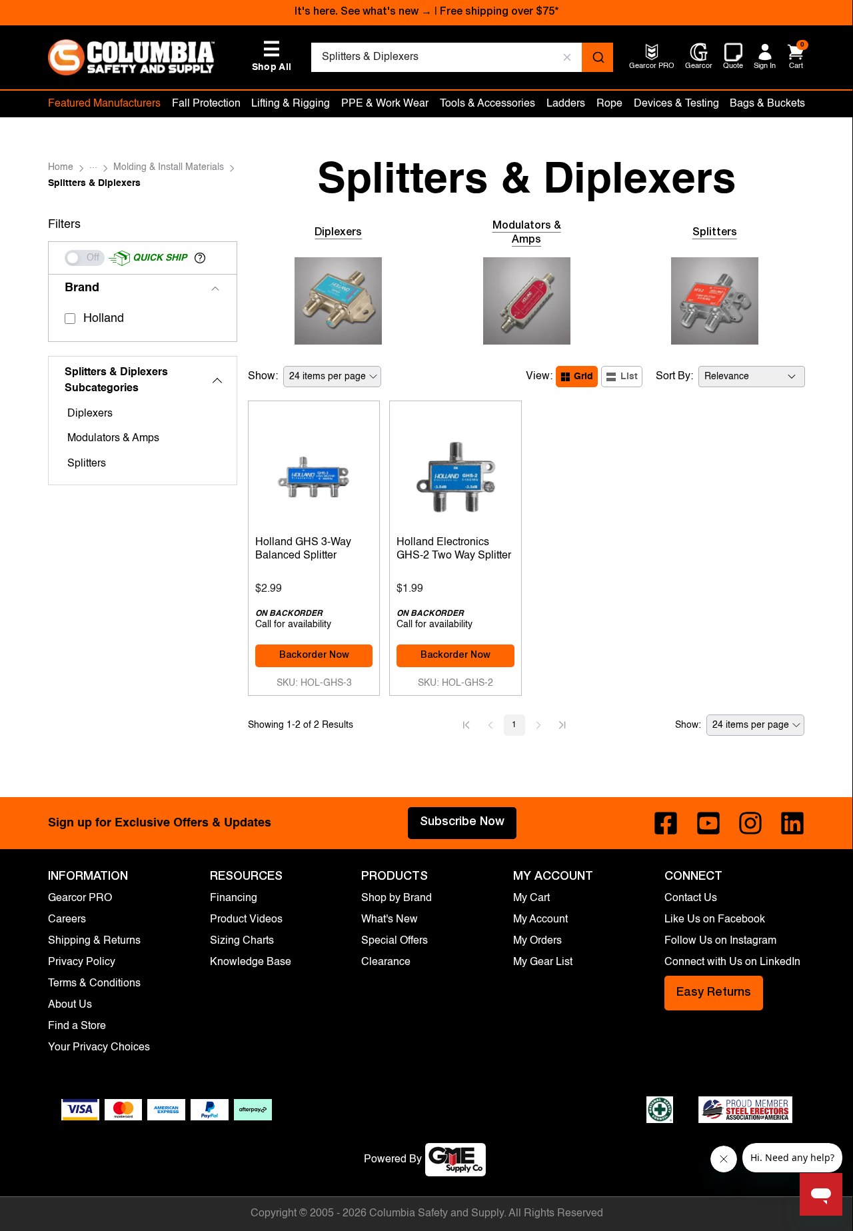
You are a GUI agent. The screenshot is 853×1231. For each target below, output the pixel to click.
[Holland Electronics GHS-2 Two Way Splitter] (455, 474)
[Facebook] (665, 823)
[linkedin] (792, 823)
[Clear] (567, 57)
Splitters (86, 464)
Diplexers (90, 414)
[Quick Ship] (85, 258)
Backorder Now (314, 655)
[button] (200, 258)
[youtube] (708, 823)
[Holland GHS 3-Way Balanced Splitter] (314, 474)
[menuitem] (651, 67)
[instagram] (750, 823)
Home (60, 167)
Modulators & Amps (113, 438)
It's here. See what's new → (363, 12)
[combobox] (462, 57)
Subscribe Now (462, 822)
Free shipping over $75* (499, 12)
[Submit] (597, 57)
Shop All (272, 56)
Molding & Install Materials (168, 167)
